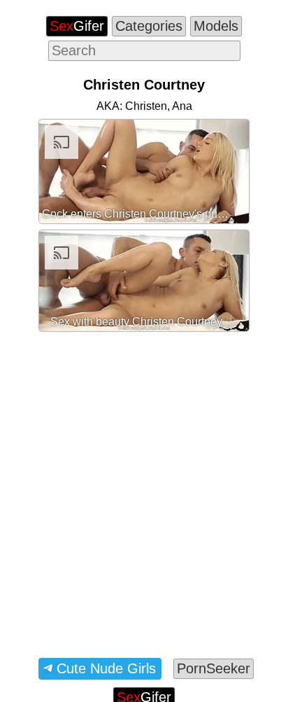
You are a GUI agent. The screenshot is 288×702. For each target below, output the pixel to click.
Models (216, 26)
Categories (148, 26)
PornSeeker (213, 668)
